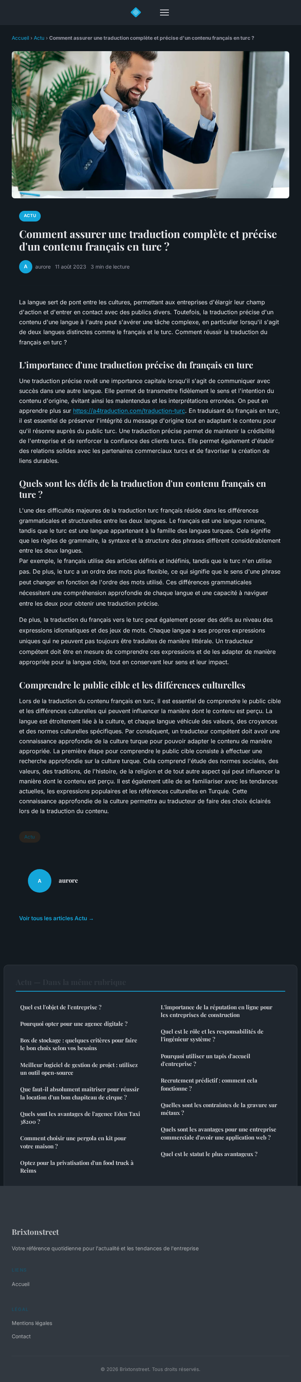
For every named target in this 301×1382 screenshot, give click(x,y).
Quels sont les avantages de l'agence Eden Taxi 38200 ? (80, 1117)
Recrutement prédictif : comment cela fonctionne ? (209, 1084)
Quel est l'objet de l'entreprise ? (60, 1007)
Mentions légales (32, 1323)
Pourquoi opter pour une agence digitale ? (73, 1023)
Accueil (20, 38)
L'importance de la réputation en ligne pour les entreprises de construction (216, 1010)
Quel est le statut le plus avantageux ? (209, 1154)
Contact (21, 1336)
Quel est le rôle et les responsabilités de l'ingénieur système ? (212, 1035)
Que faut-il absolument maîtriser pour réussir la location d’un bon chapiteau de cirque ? (79, 1093)
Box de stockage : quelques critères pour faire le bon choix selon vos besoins (78, 1044)
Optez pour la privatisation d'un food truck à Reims (77, 1166)
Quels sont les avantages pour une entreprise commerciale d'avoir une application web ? (218, 1133)
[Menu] (164, 12)
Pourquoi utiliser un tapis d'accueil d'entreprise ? (205, 1059)
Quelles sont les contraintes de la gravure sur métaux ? (219, 1108)
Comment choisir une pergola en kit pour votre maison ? (73, 1141)
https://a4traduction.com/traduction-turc (129, 410)
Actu (39, 38)
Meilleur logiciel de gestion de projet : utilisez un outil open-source (79, 1068)
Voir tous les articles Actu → (56, 918)
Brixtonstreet (35, 1231)
